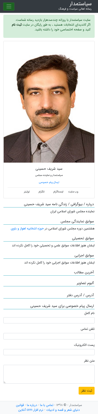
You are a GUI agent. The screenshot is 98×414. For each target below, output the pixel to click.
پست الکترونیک (84, 345)
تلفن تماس (88, 329)
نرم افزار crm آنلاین (30, 409)
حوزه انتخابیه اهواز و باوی (27, 228)
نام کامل (89, 313)
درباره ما (32, 405)
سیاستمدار (75, 6)
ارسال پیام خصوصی (49, 182)
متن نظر (89, 360)
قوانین (20, 405)
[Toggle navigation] (8, 7)
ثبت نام (17, 24)
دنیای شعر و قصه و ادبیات (63, 409)
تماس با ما (46, 405)
